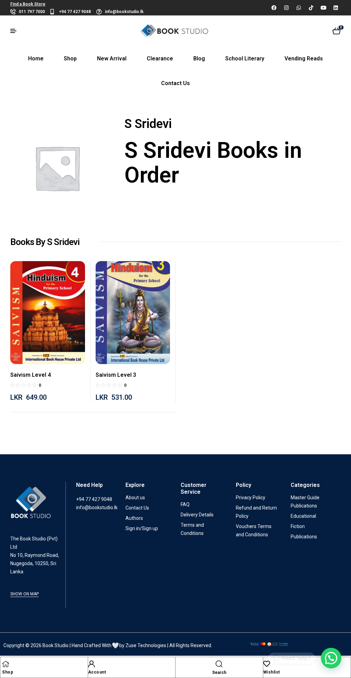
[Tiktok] (311, 7)
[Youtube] (323, 7)
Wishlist (271, 672)
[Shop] (5, 664)
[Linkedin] (335, 7)
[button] (331, 658)
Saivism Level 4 (30, 375)
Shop (7, 672)
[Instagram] (286, 7)
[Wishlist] (266, 664)
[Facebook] (274, 7)
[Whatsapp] (298, 7)
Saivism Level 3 (116, 375)
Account (97, 672)
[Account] (91, 664)
